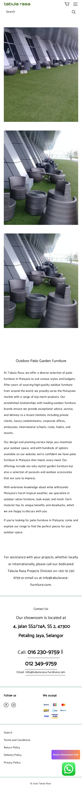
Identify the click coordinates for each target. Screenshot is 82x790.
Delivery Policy (13, 755)
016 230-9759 (44, 652)
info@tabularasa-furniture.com (45, 672)
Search (8, 732)
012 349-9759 (41, 663)
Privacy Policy (12, 762)
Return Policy (12, 747)
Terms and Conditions (17, 740)
